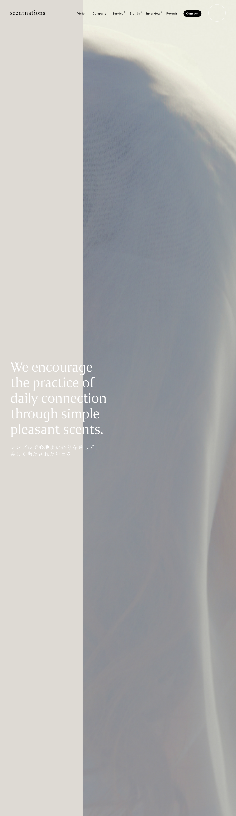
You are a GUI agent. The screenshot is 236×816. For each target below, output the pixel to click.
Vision (82, 14)
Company (99, 14)
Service (118, 13)
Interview (153, 13)
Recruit (171, 14)
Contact (192, 14)
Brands (135, 13)
